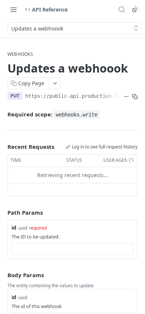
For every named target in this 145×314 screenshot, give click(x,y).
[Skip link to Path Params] (2, 212)
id (14, 227)
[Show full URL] (126, 96)
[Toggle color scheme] (135, 9)
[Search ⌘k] (122, 9)
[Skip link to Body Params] (2, 275)
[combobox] (72, 249)
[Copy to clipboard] (135, 96)
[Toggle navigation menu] (13, 9)
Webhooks (20, 54)
